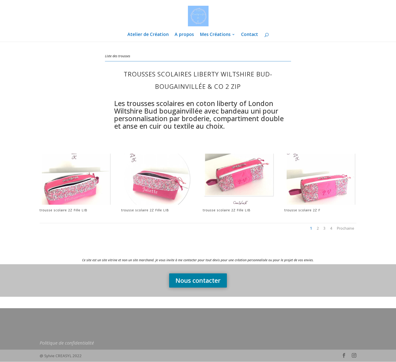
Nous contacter (198, 280)
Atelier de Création (148, 35)
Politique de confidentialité (67, 343)
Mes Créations (215, 35)
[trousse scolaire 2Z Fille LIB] (76, 204)
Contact (249, 35)
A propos (184, 35)
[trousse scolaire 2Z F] (320, 204)
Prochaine (345, 228)
